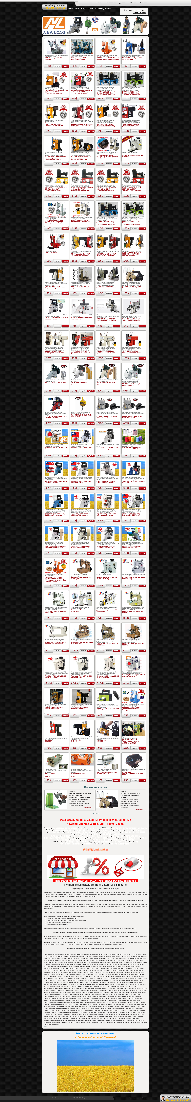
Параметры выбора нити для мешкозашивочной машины (130, 795)
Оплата (133, 3)
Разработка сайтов (135, 1098)
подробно (57, 66)
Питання (99, 3)
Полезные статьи (95, 787)
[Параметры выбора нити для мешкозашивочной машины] (107, 808)
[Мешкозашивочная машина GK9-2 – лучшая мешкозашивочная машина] (56, 808)
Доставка (123, 3)
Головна (89, 3)
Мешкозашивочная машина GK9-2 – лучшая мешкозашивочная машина (80, 795)
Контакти (143, 3)
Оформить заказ (139, 13)
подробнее (88, 807)
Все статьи (95, 813)
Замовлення (111, 3)
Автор (45, 1026)
